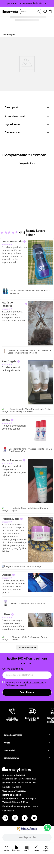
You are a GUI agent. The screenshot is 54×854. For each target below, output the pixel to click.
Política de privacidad (16, 685)
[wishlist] (44, 11)
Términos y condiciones (33, 682)
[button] (27, 3)
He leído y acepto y (26, 683)
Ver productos (27, 163)
